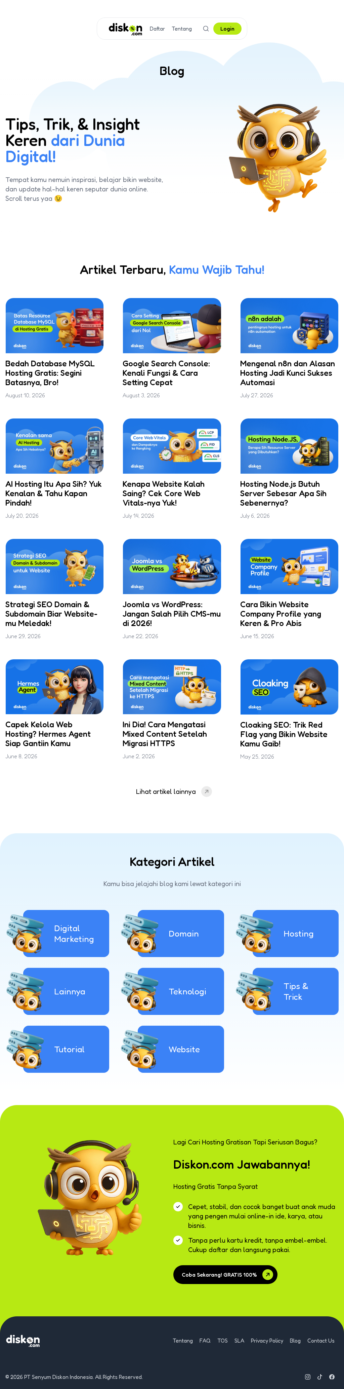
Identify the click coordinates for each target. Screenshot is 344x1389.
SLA (239, 1340)
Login (227, 28)
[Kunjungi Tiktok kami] (320, 1377)
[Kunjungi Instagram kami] (308, 1377)
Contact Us (321, 1340)
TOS (222, 1340)
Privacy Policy (267, 1340)
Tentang (182, 28)
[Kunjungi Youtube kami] (332, 1377)
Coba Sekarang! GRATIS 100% (219, 1274)
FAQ (205, 1340)
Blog (295, 1340)
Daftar (157, 28)
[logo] (125, 28)
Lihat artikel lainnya (166, 792)
